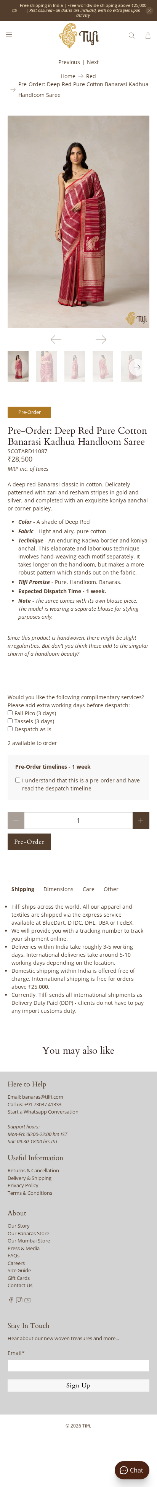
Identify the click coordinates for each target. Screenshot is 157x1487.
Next (93, 62)
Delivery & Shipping (29, 1178)
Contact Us (20, 1285)
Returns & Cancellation (33, 1170)
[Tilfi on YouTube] (27, 1301)
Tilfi (86, 1426)
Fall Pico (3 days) (35, 713)
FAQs (13, 1255)
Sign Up (78, 1385)
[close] (149, 10)
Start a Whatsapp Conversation (43, 1111)
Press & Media (24, 1248)
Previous (69, 62)
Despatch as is (32, 729)
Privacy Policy (23, 1185)
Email (16, 1353)
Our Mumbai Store (29, 1240)
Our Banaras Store (28, 1233)
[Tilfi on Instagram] (19, 1301)
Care (89, 889)
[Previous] (56, 339)
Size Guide (19, 1270)
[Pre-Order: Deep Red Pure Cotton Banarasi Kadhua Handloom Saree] (78, 222)
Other (111, 889)
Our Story (19, 1225)
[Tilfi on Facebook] (11, 1301)
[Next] (101, 339)
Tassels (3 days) (34, 721)
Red (91, 76)
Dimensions (58, 889)
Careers (16, 1263)
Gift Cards (19, 1278)
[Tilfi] (78, 35)
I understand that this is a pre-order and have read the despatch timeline (81, 784)
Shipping (22, 889)
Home (68, 76)
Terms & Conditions (30, 1192)
